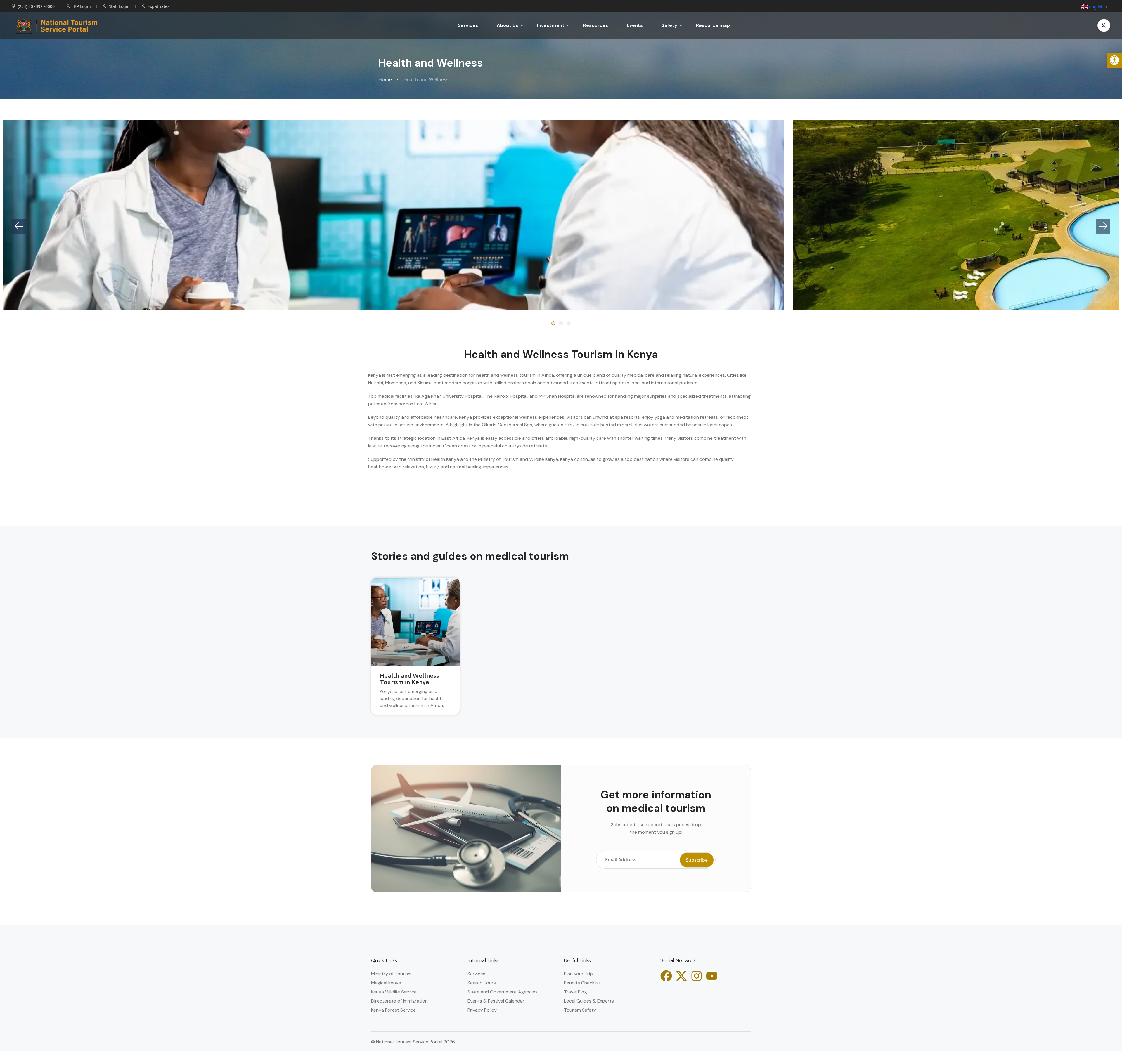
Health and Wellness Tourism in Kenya (409, 678)
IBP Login (81, 6)
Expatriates (158, 6)
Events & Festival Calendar (496, 1001)
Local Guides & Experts (589, 1001)
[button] (1114, 60)
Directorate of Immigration (399, 1001)
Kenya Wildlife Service (394, 992)
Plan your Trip (578, 974)
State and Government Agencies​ (503, 992)
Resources (595, 25)
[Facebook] (666, 976)
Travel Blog (575, 992)
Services (468, 25)
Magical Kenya (386, 983)
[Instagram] (696, 976)
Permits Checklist (582, 983)
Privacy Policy (482, 1010)
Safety (669, 25)
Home (385, 80)
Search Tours (482, 983)
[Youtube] (712, 976)
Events (635, 25)
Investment (551, 25)
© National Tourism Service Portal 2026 (413, 1042)
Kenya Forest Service (393, 1010)
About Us (507, 25)
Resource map (713, 25)
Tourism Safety (580, 1010)
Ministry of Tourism (391, 974)
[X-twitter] (681, 976)
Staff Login (119, 6)
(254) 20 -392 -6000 (36, 6)
